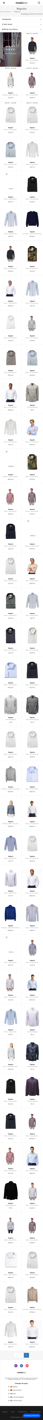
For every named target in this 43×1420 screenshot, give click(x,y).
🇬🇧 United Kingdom (17, 1397)
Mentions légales (36, 1411)
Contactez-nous (22, 1411)
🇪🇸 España (13, 1387)
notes (32, 1379)
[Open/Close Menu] (4, 2)
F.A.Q (12, 1411)
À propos (4, 1411)
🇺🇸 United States (16, 1400)
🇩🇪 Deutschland (15, 1390)
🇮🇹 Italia (13, 1394)
